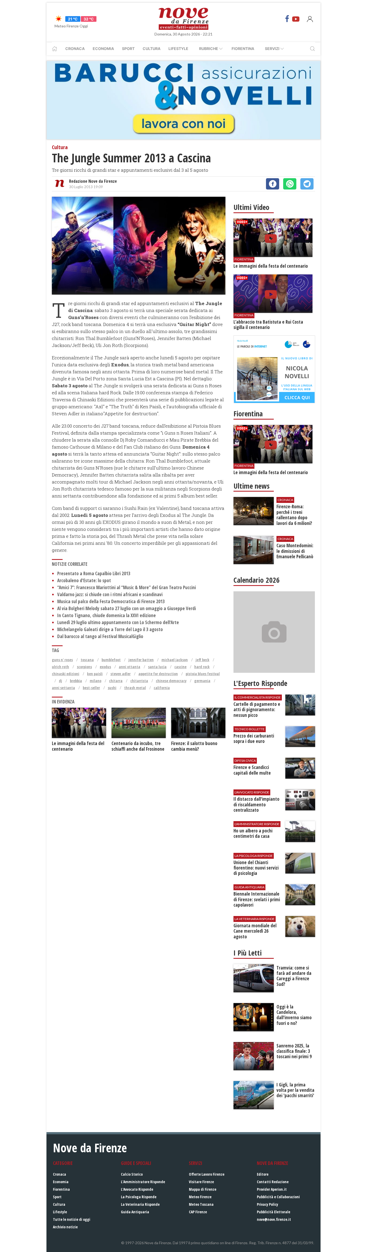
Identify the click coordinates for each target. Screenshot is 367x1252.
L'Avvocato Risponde (137, 1189)
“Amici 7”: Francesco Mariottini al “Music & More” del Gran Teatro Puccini (126, 587)
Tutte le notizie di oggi (71, 1219)
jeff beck (202, 659)
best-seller (91, 687)
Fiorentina (243, 48)
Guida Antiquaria (135, 1211)
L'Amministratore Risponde (143, 1181)
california (162, 687)
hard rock (202, 666)
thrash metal (135, 687)
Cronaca (75, 48)
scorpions (84, 666)
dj (60, 680)
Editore (262, 1174)
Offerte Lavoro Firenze (206, 1174)
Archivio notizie (65, 1226)
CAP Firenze (198, 1211)
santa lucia (157, 666)
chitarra (116, 680)
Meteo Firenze (200, 1196)
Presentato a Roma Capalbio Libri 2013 (93, 573)
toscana (87, 659)
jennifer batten (141, 659)
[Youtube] (296, 19)
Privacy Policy (267, 1204)
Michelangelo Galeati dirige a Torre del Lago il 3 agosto (110, 629)
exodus (105, 666)
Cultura (151, 48)
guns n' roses (62, 659)
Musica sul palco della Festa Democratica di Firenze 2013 (111, 601)
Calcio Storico (132, 1174)
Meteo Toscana (201, 1204)
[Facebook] (287, 19)
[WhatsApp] (289, 183)
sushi (112, 687)
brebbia (76, 680)
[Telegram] (307, 183)
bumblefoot (111, 659)
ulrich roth (60, 666)
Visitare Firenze (201, 1181)
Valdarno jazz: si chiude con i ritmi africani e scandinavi (110, 594)
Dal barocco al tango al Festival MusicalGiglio (100, 636)
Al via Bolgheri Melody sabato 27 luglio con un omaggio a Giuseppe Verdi (126, 608)
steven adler (120, 673)
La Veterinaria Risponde (140, 1204)
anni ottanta (129, 666)
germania (202, 680)
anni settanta (63, 687)
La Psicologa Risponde (138, 1196)
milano (95, 680)
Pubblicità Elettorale (273, 1211)
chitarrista (139, 680)
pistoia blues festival (203, 673)
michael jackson (174, 659)
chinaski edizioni (65, 673)
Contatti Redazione (273, 1181)
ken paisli (95, 673)
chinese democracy (171, 680)
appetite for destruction (158, 673)
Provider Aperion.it (272, 1189)
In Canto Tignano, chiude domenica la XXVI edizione (106, 615)
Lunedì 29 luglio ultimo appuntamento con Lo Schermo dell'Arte (118, 622)
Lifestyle (178, 48)
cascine (180, 666)
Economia (103, 48)
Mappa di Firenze (202, 1189)
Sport (128, 48)
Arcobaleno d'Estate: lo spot (84, 580)
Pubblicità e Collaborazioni (278, 1196)
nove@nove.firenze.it (274, 1219)
